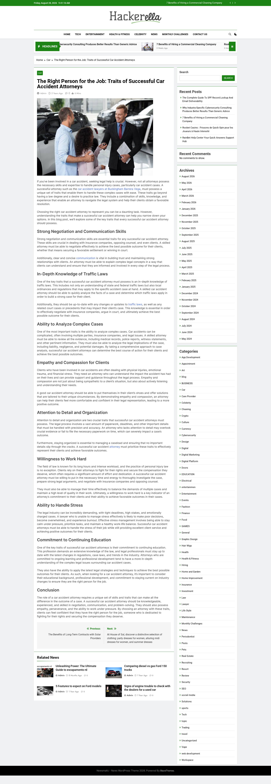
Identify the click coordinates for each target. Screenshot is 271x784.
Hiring (185, 565)
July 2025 (186, 247)
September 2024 (190, 312)
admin (43, 93)
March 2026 (188, 195)
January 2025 (188, 286)
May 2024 (187, 338)
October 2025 (189, 228)
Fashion (186, 506)
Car (40, 73)
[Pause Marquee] (232, 46)
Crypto (185, 415)
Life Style (186, 610)
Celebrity (140, 34)
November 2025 (190, 221)
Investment (187, 591)
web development (191, 753)
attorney (114, 446)
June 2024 (187, 332)
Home (67, 34)
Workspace (187, 760)
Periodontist (188, 636)
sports (185, 708)
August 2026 (188, 176)
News (154, 34)
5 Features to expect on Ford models (78, 686)
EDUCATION (188, 474)
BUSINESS (187, 383)
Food (184, 519)
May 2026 (187, 182)
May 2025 (187, 261)
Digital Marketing (190, 454)
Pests (185, 643)
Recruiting (187, 662)
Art (183, 370)
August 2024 (188, 319)
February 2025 (189, 280)
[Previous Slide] (230, 3)
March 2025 (188, 273)
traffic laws (135, 304)
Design (185, 441)
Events (185, 500)
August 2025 (188, 241)
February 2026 (189, 202)
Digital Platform (190, 461)
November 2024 (190, 299)
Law (184, 597)
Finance (186, 513)
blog (184, 376)
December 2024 (190, 293)
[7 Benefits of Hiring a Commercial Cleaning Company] (120, 48)
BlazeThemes (167, 770)
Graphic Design (189, 539)
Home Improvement (192, 578)
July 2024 (186, 325)
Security (186, 682)
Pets (184, 649)
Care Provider (189, 396)
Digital (185, 448)
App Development (191, 357)
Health (185, 552)
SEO (184, 688)
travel (184, 734)
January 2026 (188, 208)
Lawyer (185, 604)
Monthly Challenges (175, 34)
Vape (184, 747)
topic (184, 721)
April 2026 (187, 189)
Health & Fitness (119, 34)
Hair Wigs (187, 545)
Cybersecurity (189, 435)
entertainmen (188, 487)
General (186, 532)
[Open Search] (230, 34)
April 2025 (187, 267)
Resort (185, 669)
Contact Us (200, 34)
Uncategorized (189, 740)
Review (185, 675)
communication (85, 258)
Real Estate (188, 656)
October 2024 (189, 306)
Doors (185, 467)
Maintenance (188, 617)
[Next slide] (235, 3)
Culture (185, 422)
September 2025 (190, 234)
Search (183, 72)
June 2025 (187, 254)
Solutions (187, 701)
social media (188, 695)
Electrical (186, 480)
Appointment (188, 363)
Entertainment (95, 34)
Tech (78, 34)
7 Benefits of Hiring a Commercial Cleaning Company (194, 3)
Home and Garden (191, 571)
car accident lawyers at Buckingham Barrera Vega (109, 189)
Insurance (187, 584)
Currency (186, 428)
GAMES (186, 526)
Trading (185, 727)
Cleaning (186, 409)
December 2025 (190, 215)
